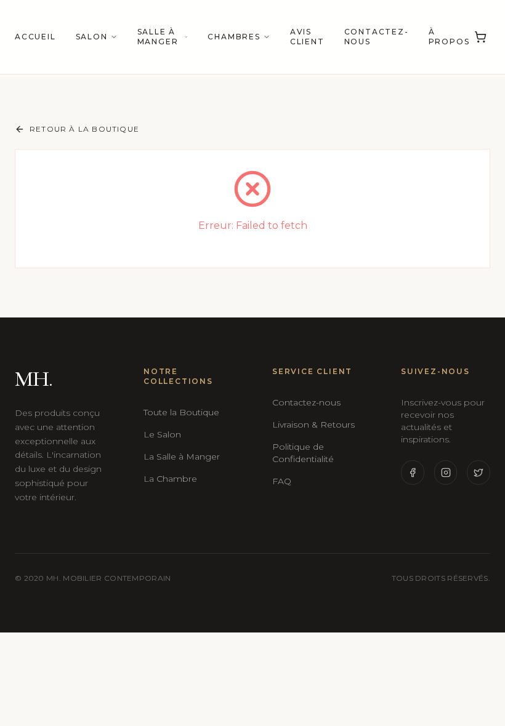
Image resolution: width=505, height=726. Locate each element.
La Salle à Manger (181, 456)
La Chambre (170, 478)
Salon (92, 36)
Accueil (35, 36)
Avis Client (307, 36)
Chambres (234, 36)
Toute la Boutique (181, 412)
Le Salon (162, 434)
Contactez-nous (376, 36)
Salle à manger (158, 36)
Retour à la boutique (84, 129)
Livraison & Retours (313, 424)
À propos (449, 36)
